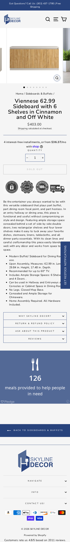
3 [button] (31, 88)
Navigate (35, 481)
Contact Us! (35, 503)
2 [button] (28, 88)
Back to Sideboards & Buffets (37, 430)
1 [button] (24, 88)
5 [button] (37, 88)
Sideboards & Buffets (39, 94)
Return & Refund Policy (35, 323)
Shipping (23, 128)
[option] (35, 5)
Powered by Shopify (35, 535)
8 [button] (46, 88)
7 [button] (43, 88)
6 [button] (40, 88)
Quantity (35, 150)
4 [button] (34, 88)
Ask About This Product (35, 331)
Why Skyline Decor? (35, 316)
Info (34, 492)
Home (19, 94)
